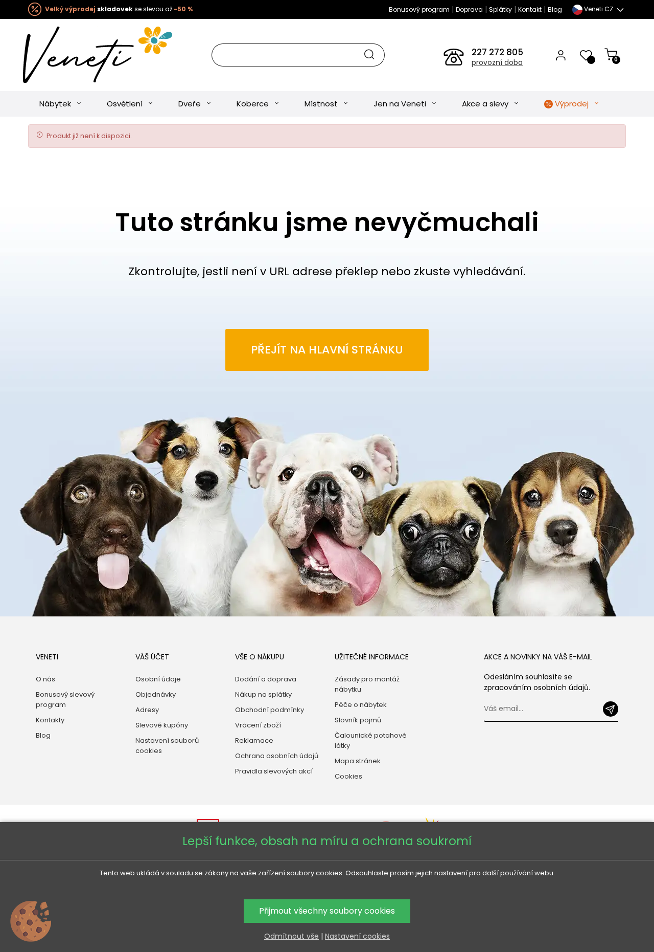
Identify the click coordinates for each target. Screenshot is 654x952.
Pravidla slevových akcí (274, 771)
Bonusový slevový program (65, 700)
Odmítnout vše (291, 936)
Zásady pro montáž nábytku (367, 684)
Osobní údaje (158, 679)
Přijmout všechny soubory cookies (327, 911)
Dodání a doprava (265, 679)
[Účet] (560, 54)
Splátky (500, 9)
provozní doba (497, 62)
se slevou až (119, 9)
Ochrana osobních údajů (276, 756)
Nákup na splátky (263, 694)
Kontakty (50, 720)
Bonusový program (419, 9)
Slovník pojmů (358, 720)
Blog (555, 9)
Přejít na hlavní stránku (327, 350)
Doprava (469, 9)
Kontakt (530, 9)
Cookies (348, 776)
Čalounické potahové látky (371, 740)
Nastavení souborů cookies (167, 746)
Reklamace (254, 740)
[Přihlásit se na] (610, 709)
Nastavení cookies (357, 936)
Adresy (147, 710)
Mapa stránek (358, 761)
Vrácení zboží (258, 725)
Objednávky (155, 694)
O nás (45, 679)
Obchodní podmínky (269, 710)
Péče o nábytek (361, 705)
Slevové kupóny (161, 725)
